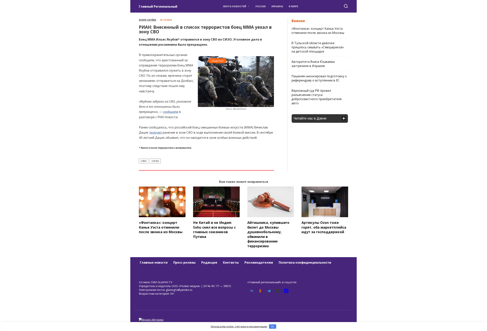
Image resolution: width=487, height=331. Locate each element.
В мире (293, 6)
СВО (143, 161)
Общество (217, 60)
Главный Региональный (158, 6)
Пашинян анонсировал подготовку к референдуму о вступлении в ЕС (319, 78)
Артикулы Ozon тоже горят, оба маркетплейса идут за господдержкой (324, 227)
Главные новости (154, 262)
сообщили (170, 112)
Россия (260, 6)
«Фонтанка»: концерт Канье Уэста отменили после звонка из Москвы (317, 30)
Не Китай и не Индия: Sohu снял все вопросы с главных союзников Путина (214, 229)
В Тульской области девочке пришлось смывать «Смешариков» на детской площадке (317, 47)
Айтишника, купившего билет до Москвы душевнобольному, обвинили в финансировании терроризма (268, 234)
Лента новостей (234, 6)
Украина (277, 6)
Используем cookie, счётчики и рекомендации (239, 326)
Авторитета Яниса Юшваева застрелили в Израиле (313, 64)
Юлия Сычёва (147, 19)
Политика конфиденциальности (305, 262)
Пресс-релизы (184, 262)
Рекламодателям (258, 262)
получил (155, 132)
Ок (272, 326)
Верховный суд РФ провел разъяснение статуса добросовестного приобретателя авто (316, 97)
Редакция (209, 262)
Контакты (231, 262)
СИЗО (155, 161)
